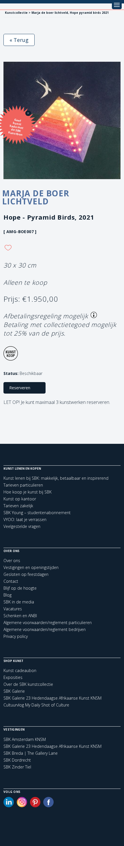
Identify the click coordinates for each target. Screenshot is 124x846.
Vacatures (12, 608)
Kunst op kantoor (19, 499)
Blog (7, 595)
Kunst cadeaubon (19, 670)
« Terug (19, 39)
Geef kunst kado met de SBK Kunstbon (16, 127)
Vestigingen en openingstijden (31, 567)
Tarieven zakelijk (18, 505)
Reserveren (19, 387)
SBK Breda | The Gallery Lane (30, 753)
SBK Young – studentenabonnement (37, 512)
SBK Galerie (14, 691)
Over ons (11, 560)
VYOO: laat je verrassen (24, 519)
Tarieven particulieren (23, 485)
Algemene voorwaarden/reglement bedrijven (44, 629)
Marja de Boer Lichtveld (35, 197)
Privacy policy (15, 636)
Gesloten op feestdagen (25, 574)
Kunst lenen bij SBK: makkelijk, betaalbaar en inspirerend (55, 478)
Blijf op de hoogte (20, 588)
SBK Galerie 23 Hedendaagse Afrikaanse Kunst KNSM (52, 698)
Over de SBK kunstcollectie (28, 684)
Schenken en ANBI (20, 615)
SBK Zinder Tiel (17, 767)
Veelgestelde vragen (21, 526)
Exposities (12, 677)
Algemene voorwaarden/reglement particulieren (47, 622)
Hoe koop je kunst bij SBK (27, 492)
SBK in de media (18, 602)
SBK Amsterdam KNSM (24, 739)
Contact (10, 581)
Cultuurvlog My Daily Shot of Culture (36, 705)
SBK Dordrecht (17, 760)
